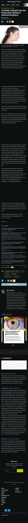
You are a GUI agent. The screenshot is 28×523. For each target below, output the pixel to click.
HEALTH (8, 4)
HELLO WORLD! (4, 490)
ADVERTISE (3, 497)
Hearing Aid (8, 276)
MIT (6, 221)
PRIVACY (3, 501)
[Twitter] (5, 22)
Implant (14, 273)
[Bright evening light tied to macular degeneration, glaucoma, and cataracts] (14, 323)
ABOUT (2, 493)
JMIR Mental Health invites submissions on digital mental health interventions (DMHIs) (13, 253)
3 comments (15, 284)
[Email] (13, 22)
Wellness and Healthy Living (7, 8)
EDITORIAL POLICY (5, 495)
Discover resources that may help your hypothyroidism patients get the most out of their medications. (13, 243)
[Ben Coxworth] (3, 292)
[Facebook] (2, 22)
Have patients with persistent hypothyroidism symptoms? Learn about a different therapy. (13, 229)
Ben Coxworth (10, 290)
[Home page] (14, 2)
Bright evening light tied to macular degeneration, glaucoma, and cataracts (12, 333)
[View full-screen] (26, 26)
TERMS (2, 499)
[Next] (24, 329)
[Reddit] (10, 22)
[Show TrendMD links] (25, 267)
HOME (17, 4)
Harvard (7, 273)
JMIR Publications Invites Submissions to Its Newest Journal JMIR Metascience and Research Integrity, (14, 233)
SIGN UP (13, 4)
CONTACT (3, 502)
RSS (2, 504)
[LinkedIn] (7, 22)
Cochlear (16, 276)
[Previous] (3, 329)
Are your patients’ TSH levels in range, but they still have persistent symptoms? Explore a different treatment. (13, 261)
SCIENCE (3, 4)
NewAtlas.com (18, 492)
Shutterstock (15, 46)
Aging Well (7, 318)
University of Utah (5, 218)
